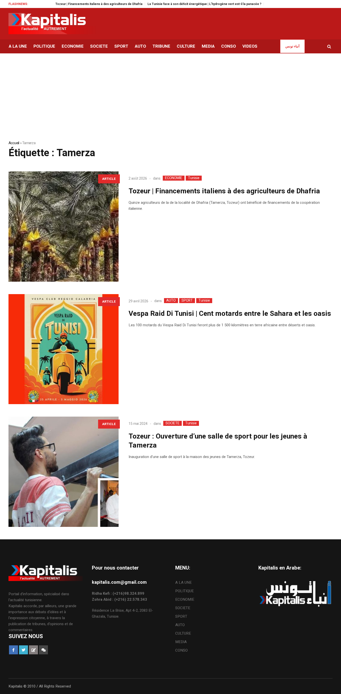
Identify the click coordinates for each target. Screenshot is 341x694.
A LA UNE (183, 582)
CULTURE (183, 633)
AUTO (171, 300)
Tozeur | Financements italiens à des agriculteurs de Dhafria (85, 4)
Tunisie (193, 178)
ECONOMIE (173, 178)
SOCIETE (172, 423)
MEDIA (181, 642)
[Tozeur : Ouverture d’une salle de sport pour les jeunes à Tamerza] (63, 472)
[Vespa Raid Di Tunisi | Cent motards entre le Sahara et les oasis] (63, 349)
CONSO (181, 650)
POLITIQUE (184, 591)
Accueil (13, 143)
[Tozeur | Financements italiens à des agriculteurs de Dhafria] (63, 226)
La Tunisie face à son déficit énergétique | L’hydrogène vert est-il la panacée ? (190, 4)
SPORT (187, 300)
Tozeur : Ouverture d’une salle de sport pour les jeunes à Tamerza (218, 441)
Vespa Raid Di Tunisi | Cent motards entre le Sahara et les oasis (230, 314)
